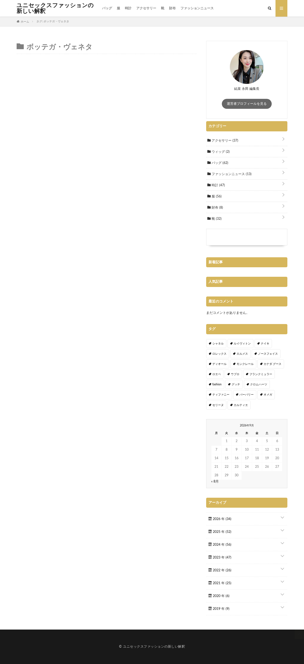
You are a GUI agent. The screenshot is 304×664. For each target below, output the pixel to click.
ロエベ (216, 374)
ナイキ (265, 343)
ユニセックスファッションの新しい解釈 (55, 8)
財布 (172, 8)
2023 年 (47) (221, 557)
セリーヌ (218, 405)
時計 (128, 8)
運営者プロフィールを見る (247, 103)
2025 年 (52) (221, 532)
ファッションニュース (197, 8)
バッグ (107, 8)
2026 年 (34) (221, 519)
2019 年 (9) (220, 609)
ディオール (219, 364)
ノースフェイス (268, 353)
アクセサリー (146, 8)
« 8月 (215, 481)
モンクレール (245, 364)
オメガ (268, 394)
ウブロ (235, 374)
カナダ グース (272, 364)
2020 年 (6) (220, 596)
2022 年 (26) (221, 570)
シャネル (218, 343)
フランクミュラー (260, 374)
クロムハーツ (258, 384)
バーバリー (246, 394)
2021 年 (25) (221, 583)
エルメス (242, 353)
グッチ (236, 384)
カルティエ (241, 405)
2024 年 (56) (221, 544)
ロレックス (219, 353)
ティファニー (220, 394)
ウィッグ (220, 151)
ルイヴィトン (242, 343)
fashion (217, 384)
